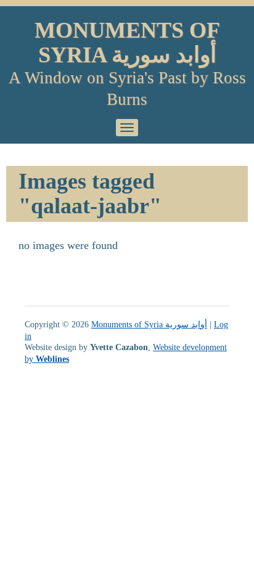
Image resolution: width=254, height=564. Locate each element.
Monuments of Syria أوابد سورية (127, 42)
